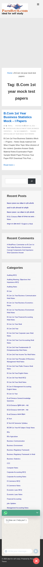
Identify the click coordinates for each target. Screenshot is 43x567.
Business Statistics (13, 459)
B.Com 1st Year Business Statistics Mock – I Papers (18, 117)
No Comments (22, 131)
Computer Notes (12, 468)
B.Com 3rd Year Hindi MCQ (16, 378)
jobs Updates (11, 503)
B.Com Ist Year (25, 128)
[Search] (31, 181)
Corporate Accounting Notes (16, 477)
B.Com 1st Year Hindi (14, 324)
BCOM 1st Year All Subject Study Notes (21, 428)
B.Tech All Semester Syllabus (17, 423)
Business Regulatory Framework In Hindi (21, 454)
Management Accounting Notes (18, 508)
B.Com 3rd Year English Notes (17, 373)
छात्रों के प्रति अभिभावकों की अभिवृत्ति (17, 208)
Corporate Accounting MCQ (16, 472)
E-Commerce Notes (14, 486)
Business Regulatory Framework (18, 450)
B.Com (16, 128)
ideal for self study (12, 13)
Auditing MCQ (12, 275)
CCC (8, 463)
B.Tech (9, 419)
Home (9, 73)
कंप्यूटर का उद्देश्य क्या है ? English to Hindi (20, 224)
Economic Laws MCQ (14, 490)
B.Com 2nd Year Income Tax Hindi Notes (21, 354)
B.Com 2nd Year (12, 329)
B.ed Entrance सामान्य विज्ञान (16, 414)
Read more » (9, 165)
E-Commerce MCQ (13, 481)
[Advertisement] (21, 40)
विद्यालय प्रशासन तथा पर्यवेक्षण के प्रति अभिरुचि (20, 203)
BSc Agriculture (12, 436)
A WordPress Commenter (15, 244)
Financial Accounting (14, 499)
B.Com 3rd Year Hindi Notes (16, 382)
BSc (8, 432)
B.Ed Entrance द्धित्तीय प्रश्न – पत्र (18, 405)
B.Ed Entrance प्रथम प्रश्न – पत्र (17, 410)
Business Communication (16, 441)
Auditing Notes (12, 287)
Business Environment (15, 445)
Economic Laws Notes (14, 494)
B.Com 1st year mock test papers (21, 134)
